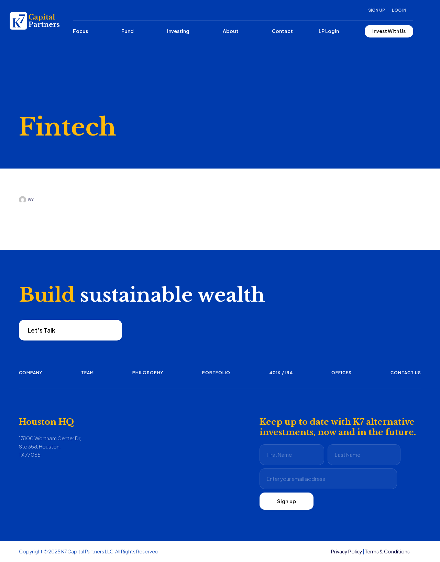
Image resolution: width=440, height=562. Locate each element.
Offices (341, 372)
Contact (282, 31)
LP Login (329, 31)
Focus (80, 31)
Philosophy (147, 372)
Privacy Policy (346, 551)
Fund (127, 31)
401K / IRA (281, 372)
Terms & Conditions (387, 551)
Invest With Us (389, 31)
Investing (178, 31)
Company (30, 372)
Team (87, 372)
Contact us (405, 372)
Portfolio (216, 372)
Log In (399, 10)
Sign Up (376, 10)
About (231, 31)
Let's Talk (41, 330)
